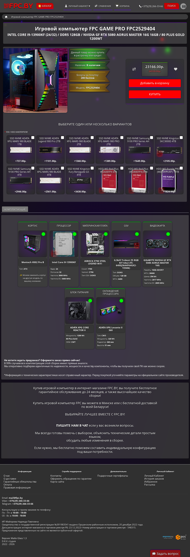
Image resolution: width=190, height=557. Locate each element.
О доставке (10, 478)
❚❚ (184, 6)
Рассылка (149, 484)
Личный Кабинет (154, 475)
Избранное (150, 481)
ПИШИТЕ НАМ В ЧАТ (72, 425)
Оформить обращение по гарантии (70, 478)
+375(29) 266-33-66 (152, 6)
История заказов (154, 478)
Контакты (55, 475)
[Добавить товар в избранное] (175, 69)
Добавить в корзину (154, 83)
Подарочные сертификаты (112, 475)
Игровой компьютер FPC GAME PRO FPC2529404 (37, 16)
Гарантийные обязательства (20, 481)
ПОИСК (171, 5)
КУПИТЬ (155, 94)
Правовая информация (17, 487)
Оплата (8, 484)
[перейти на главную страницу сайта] (18, 6)
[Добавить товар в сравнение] (134, 69)
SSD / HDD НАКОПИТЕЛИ (17, 132)
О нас (7, 475)
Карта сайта (57, 481)
